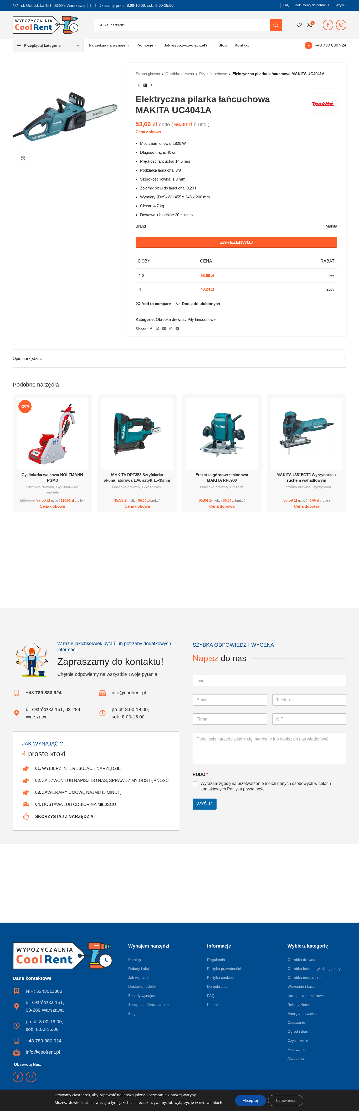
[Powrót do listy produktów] (145, 85)
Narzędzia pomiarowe (306, 996)
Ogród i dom (298, 1031)
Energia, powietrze (303, 1013)
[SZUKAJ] (276, 25)
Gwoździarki (152, 487)
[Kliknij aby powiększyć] (23, 158)
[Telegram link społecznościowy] (177, 328)
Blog (132, 1013)
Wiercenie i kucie (302, 986)
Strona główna (148, 73)
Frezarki (237, 487)
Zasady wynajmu (142, 996)
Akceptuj (250, 1100)
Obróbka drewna (179, 73)
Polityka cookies (220, 977)
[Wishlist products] (299, 25)
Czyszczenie (298, 1040)
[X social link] (157, 328)
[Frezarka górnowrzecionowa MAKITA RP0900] (222, 434)
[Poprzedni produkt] (139, 85)
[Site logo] (45, 24)
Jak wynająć (138, 977)
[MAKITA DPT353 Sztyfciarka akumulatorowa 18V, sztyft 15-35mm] (137, 434)
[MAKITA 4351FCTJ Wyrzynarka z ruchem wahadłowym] (307, 434)
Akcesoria (296, 1058)
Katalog (134, 960)
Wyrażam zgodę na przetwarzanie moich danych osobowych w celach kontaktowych (266, 786)
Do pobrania (217, 986)
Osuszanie (296, 1022)
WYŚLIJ (205, 803)
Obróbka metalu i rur (305, 977)
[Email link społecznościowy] (164, 328)
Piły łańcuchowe (213, 73)
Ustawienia (285, 1100)
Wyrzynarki (321, 487)
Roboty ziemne (300, 1004)
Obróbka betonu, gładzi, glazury (314, 968)
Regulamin (216, 960)
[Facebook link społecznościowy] (328, 25)
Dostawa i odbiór (142, 986)
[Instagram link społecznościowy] (341, 25)
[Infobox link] (325, 45)
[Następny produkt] (151, 85)
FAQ (210, 996)
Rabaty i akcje (140, 968)
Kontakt (213, 1004)
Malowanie (296, 1049)
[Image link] (62, 955)
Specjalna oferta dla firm (148, 1004)
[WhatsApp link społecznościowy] (171, 328)
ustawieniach (210, 1102)
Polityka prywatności (246, 789)
